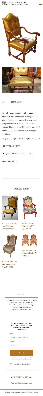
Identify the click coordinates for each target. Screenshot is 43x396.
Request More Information (17, 154)
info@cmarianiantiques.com (21, 309)
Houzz (30, 383)
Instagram (21, 383)
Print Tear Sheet (11, 146)
